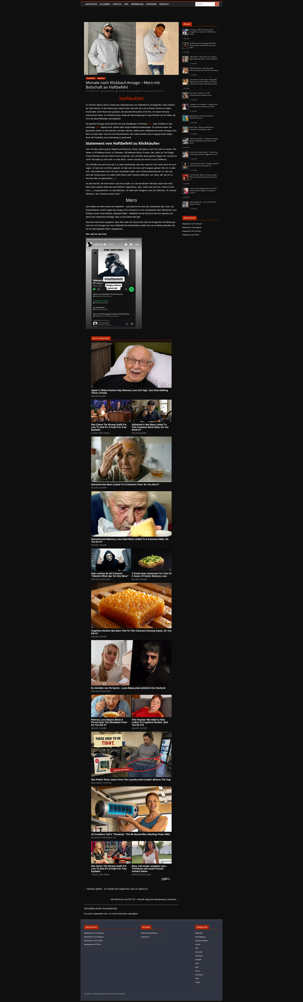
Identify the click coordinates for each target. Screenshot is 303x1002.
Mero (154, 91)
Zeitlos (197, 982)
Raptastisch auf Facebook (192, 224)
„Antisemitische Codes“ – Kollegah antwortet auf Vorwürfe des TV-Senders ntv (204, 165)
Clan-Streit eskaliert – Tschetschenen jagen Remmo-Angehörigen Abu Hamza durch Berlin (204, 141)
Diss (126, 4)
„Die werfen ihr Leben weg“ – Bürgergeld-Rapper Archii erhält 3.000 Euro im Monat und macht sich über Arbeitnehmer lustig (203, 82)
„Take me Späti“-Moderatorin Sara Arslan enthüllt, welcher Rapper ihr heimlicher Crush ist (203, 190)
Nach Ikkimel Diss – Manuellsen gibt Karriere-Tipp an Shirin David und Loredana (204, 69)
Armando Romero (108, 91)
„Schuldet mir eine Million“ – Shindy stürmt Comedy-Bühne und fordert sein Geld (204, 105)
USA (197, 978)
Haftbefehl (138, 91)
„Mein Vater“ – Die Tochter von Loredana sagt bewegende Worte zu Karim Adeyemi (203, 58)
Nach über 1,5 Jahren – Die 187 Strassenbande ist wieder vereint (200, 94)
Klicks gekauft (147, 91)
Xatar (97, 127)
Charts (197, 944)
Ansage (131, 91)
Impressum (145, 937)
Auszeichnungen (201, 941)
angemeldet (98, 914)
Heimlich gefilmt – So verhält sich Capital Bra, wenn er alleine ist (115, 889)
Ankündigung (137, 4)
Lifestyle (117, 4)
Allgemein (105, 4)
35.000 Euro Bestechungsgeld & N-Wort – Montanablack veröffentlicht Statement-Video (203, 45)
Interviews (151, 4)
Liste (197, 963)
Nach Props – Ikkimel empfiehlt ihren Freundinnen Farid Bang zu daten (202, 128)
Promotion (199, 975)
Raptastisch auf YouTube (191, 231)
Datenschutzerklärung (149, 933)
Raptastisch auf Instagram (192, 227)
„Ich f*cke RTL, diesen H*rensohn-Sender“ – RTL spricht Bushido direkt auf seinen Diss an (204, 177)
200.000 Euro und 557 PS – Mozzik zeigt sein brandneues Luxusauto (145, 899)
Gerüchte (164, 4)
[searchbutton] (217, 4)
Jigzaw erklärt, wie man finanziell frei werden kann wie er (202, 117)
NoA (196, 967)
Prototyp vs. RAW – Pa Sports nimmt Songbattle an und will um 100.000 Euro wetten (203, 32)
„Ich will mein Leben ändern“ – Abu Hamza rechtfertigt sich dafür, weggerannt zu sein (204, 153)
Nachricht (160, 91)
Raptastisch (91, 4)
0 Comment (122, 91)
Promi (197, 971)
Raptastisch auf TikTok (190, 235)
